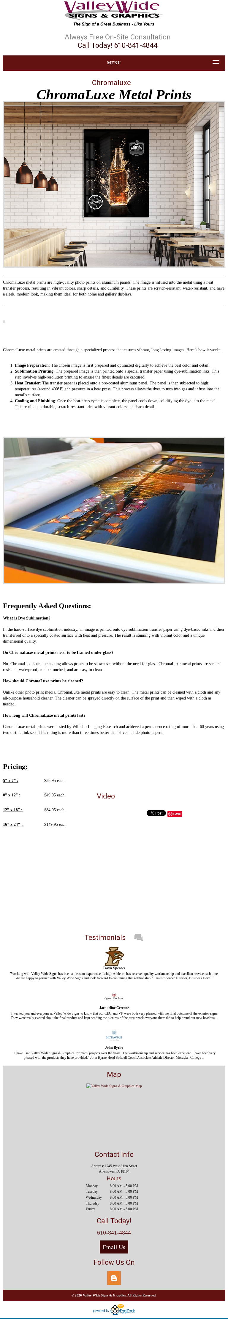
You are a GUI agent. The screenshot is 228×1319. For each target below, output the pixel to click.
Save (177, 814)
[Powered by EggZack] (114, 1314)
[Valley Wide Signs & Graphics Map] (114, 1086)
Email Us (114, 1247)
